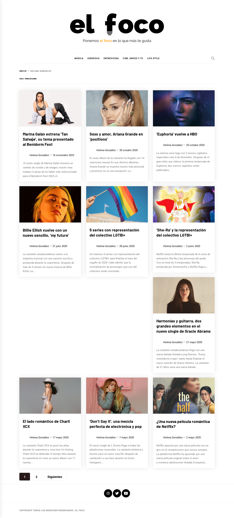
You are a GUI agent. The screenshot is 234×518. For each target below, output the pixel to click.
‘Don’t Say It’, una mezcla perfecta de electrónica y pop (116, 424)
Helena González (39, 155)
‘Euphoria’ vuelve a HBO (176, 134)
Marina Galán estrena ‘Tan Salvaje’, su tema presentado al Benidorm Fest (48, 139)
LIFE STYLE (153, 58)
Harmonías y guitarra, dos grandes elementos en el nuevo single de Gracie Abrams (183, 326)
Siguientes (54, 477)
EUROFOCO (94, 58)
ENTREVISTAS (111, 58)
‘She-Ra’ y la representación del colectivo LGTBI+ (181, 233)
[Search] (213, 58)
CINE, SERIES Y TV (133, 58)
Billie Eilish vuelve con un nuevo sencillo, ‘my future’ (46, 233)
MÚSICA (79, 58)
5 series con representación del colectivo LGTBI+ (114, 233)
